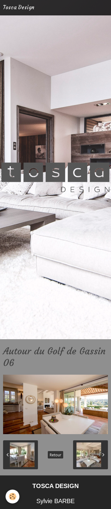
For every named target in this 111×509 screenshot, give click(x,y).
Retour (55, 454)
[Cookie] (12, 496)
